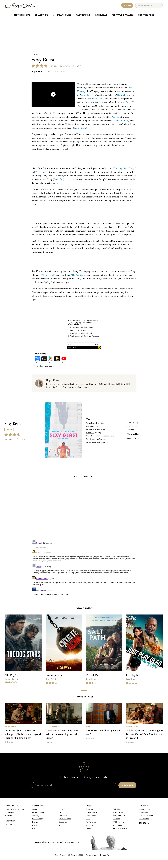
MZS (88, 819)
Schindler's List (88, 94)
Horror (34, 825)
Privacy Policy (105, 855)
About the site (145, 809)
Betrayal (121, 94)
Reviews (34, 54)
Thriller (61, 825)
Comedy (35, 816)
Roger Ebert (37, 71)
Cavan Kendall (91, 423)
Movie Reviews (22, 15)
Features (116, 819)
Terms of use (91, 855)
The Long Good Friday (124, 168)
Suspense (63, 822)
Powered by (38, 366)
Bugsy (129, 102)
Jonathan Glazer (133, 438)
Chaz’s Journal (91, 812)
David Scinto (132, 426)
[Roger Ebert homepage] (20, 5)
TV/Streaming (83, 15)
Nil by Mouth (48, 274)
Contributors (146, 15)
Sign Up (8, 824)
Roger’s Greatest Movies (15, 809)
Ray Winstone (114, 116)
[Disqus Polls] (84, 510)
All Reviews (9, 812)
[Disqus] (84, 567)
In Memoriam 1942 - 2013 (75, 842)
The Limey (41, 171)
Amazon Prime (38, 812)
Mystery (62, 809)
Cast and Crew (11, 816)
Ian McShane (80, 127)
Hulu (34, 828)
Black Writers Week (120, 816)
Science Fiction (65, 819)
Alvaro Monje (91, 426)
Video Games (118, 812)
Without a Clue (95, 98)
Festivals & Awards (123, 15)
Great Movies (63, 15)
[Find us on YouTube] (144, 823)
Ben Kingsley (91, 439)
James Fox (58, 179)
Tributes (89, 828)
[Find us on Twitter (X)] (149, 823)
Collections (42, 15)
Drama (54, 66)
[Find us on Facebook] (140, 823)
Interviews (101, 15)
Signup (127, 5)
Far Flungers (91, 822)
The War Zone (78, 274)
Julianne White (92, 429)
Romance (63, 816)
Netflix (61, 812)
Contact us (143, 812)
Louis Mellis (131, 429)
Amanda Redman (120, 120)
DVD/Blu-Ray (118, 809)
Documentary (37, 819)
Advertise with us (146, 816)
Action (34, 809)
